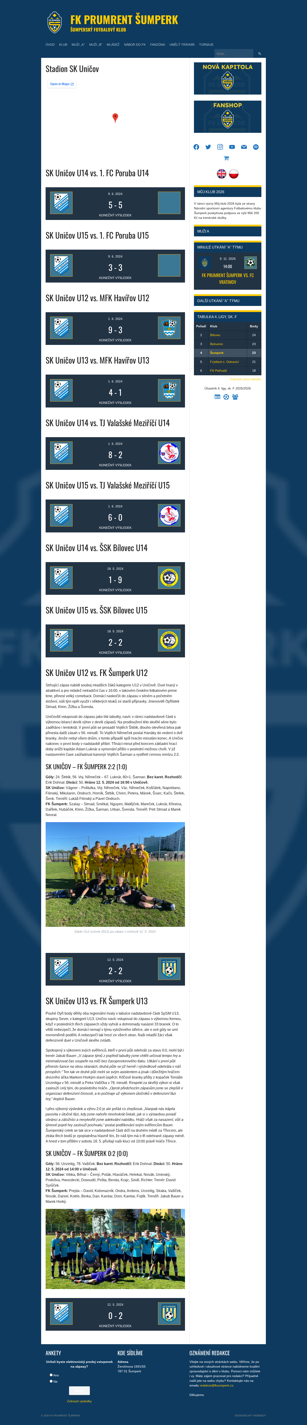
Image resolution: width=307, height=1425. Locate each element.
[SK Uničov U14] (72, 203)
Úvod (50, 44)
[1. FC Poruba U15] (158, 265)
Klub (63, 44)
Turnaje (206, 44)
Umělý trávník (182, 44)
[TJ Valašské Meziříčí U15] (158, 515)
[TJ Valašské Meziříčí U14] (158, 452)
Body (254, 326)
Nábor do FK (135, 44)
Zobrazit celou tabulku (245, 379)
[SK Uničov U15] (72, 265)
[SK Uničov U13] (72, 390)
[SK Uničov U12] (72, 328)
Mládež (113, 44)
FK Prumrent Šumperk (124, 19)
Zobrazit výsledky (79, 1401)
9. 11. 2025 (228, 258)
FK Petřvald (218, 370)
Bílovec (215, 335)
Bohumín (216, 344)
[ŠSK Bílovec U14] (158, 577)
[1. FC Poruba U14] (158, 203)
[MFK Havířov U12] (158, 328)
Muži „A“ (78, 44)
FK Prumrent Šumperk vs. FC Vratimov (228, 278)
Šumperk (217, 353)
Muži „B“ (95, 44)
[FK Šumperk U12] (158, 968)
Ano (56, 1375)
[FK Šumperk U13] (158, 1313)
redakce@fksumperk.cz (216, 1385)
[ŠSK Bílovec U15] (158, 640)
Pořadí (201, 326)
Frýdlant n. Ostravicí (224, 362)
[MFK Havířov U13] (158, 390)
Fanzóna (157, 44)
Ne (55, 1381)
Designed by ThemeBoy (250, 1415)
